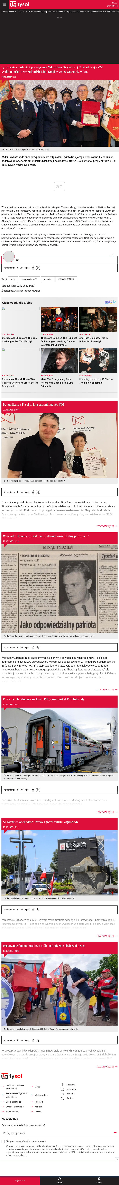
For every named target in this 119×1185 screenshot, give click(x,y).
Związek (21, 12)
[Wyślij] (115, 1132)
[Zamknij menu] (4, 4)
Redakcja (39, 1101)
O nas (37, 1086)
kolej (13, 279)
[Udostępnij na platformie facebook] (33, 268)
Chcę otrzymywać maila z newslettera (26, 1141)
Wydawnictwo (41, 1095)
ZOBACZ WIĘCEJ (66, 279)
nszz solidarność (29, 279)
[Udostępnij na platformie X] (38, 268)
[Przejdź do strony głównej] (19, 4)
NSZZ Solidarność (112, 4)
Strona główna (7, 12)
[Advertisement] (59, 39)
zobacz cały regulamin (16, 1155)
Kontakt (38, 1106)
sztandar (48, 279)
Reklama (39, 1111)
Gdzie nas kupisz (13, 1101)
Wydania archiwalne (15, 1106)
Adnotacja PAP (12, 1111)
